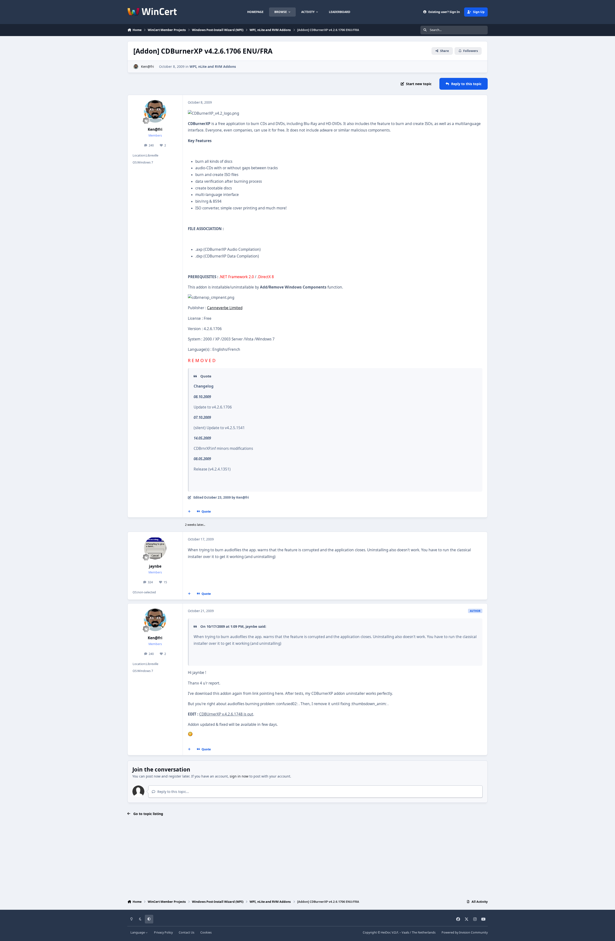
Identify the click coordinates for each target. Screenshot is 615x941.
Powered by (465, 932)
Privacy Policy (163, 932)
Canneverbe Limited (224, 307)
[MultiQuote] (189, 511)
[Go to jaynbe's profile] (155, 548)
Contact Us (186, 932)
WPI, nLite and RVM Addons (213, 66)
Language (138, 932)
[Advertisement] (307, 858)
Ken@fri (147, 66)
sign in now (239, 776)
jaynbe (155, 566)
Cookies (206, 932)
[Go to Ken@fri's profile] (135, 66)
